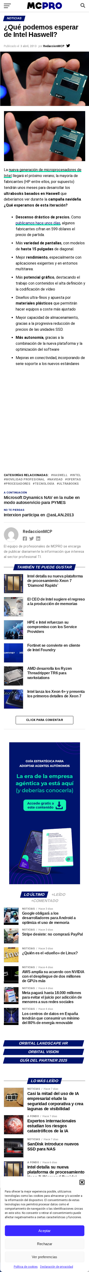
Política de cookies (26, 1266)
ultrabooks (69, 483)
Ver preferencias (44, 1257)
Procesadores (18, 483)
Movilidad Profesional (25, 479)
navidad (56, 479)
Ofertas (74, 479)
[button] (82, 1182)
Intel (76, 475)
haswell (60, 475)
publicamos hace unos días (38, 223)
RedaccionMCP (53, 46)
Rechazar (44, 1244)
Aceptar (44, 1231)
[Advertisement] (44, 425)
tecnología (44, 483)
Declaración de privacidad (56, 1266)
